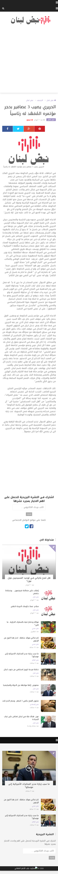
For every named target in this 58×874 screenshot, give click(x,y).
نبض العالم (35, 660)
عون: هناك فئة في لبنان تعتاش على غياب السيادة (21, 718)
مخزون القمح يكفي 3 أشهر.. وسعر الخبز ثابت (20, 701)
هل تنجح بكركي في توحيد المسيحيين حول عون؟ (29, 579)
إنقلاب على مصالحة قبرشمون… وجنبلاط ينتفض (22, 592)
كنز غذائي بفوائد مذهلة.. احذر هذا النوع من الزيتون (21, 639)
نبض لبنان (50, 100)
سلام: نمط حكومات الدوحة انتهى (25, 606)
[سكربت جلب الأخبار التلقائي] (26, 868)
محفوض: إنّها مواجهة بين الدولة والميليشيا (21, 685)
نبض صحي (35, 628)
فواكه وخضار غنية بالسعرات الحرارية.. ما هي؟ (23, 623)
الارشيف (40, 100)
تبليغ (29, 119)
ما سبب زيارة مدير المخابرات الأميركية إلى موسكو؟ (22, 655)
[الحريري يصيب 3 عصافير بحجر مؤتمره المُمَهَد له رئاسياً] (29, 152)
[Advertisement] (29, 59)
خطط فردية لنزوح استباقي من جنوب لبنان (21, 669)
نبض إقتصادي (34, 704)
